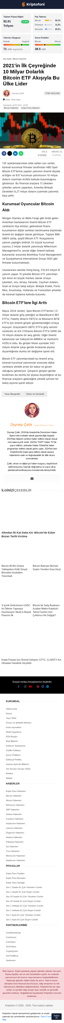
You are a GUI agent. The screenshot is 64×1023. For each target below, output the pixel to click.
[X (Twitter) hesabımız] (11, 1018)
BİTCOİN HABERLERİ (14, 30)
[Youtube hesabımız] (22, 1018)
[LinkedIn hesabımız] (39, 1018)
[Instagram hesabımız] (17, 1018)
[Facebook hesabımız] (6, 1018)
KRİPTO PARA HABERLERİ (16, 24)
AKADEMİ (8, 43)
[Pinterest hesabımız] (34, 1018)
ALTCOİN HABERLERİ (14, 36)
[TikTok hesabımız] (28, 1018)
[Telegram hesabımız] (45, 1018)
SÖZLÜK (8, 48)
